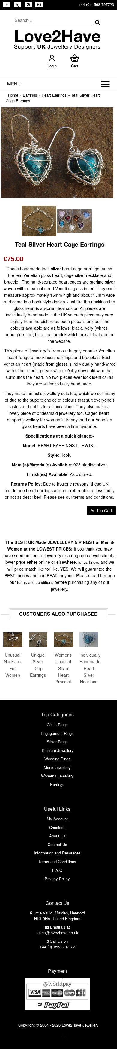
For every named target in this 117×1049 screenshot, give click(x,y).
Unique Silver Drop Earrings (38, 665)
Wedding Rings (57, 759)
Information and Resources (57, 853)
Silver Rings (57, 741)
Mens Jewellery (57, 767)
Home (13, 95)
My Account (57, 819)
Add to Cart (101, 510)
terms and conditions (35, 582)
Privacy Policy (57, 878)
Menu (14, 83)
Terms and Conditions (57, 861)
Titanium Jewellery (57, 750)
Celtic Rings (57, 724)
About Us (57, 836)
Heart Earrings (54, 95)
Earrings (30, 95)
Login (52, 66)
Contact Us (57, 844)
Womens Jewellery (57, 776)
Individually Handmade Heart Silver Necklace (89, 668)
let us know (88, 562)
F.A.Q (57, 870)
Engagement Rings (57, 733)
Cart (74, 66)
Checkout (57, 827)
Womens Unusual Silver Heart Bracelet (63, 668)
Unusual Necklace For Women (12, 665)
